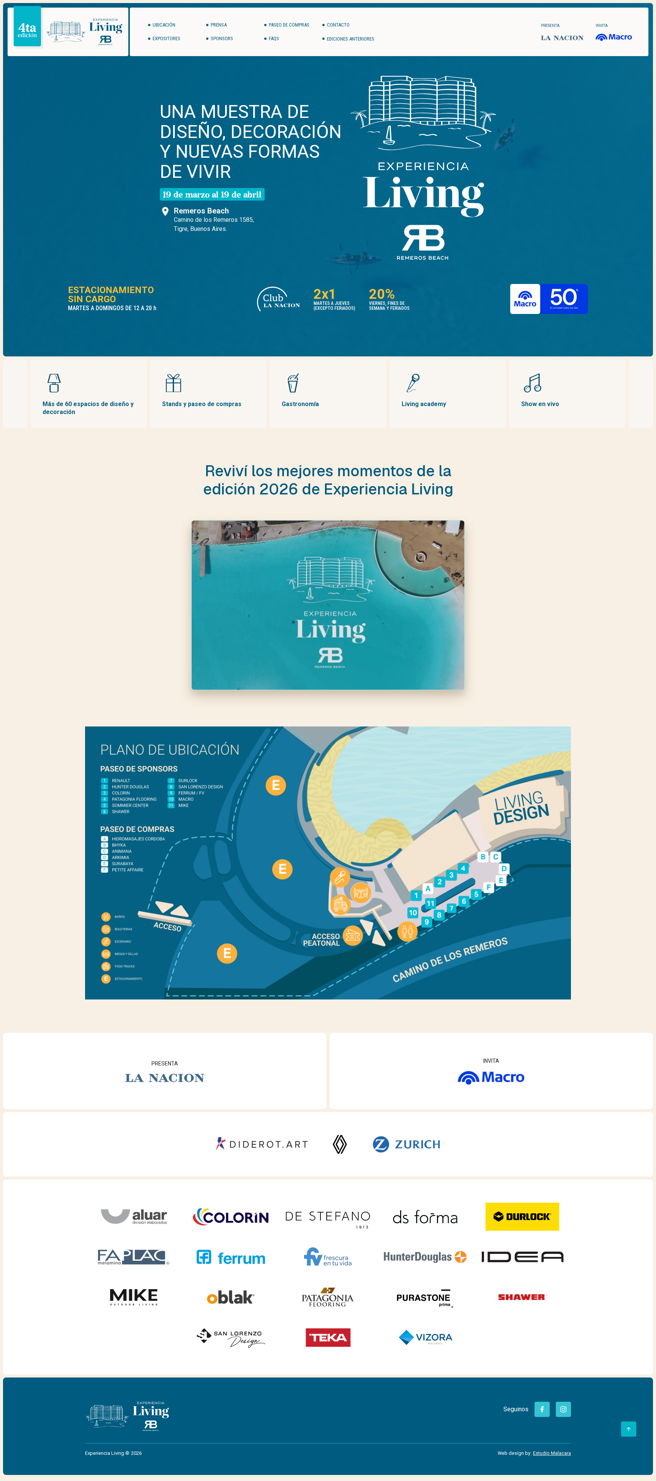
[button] (350, 38)
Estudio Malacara (552, 1453)
